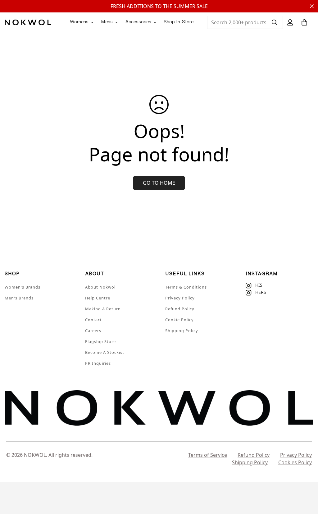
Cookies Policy (295, 462)
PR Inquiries (98, 363)
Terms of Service (207, 454)
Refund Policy (179, 309)
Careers (93, 330)
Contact (93, 319)
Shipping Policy (181, 330)
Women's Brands (22, 287)
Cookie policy (179, 319)
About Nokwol (100, 287)
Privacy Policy (180, 298)
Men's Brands (19, 298)
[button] (304, 22)
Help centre (97, 298)
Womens (79, 22)
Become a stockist (104, 352)
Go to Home (159, 182)
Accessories (138, 22)
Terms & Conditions (186, 287)
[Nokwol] (28, 22)
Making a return (103, 309)
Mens (107, 22)
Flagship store (100, 341)
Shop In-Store (178, 22)
